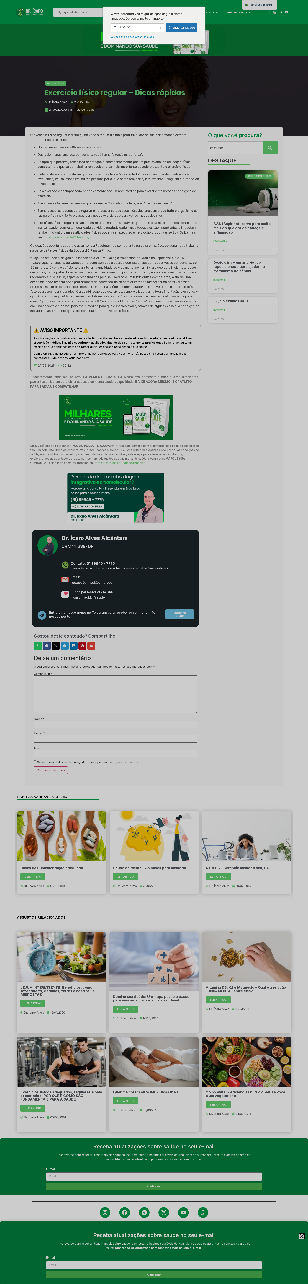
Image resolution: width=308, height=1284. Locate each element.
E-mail (50, 1257)
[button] (301, 1236)
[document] (154, 642)
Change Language (181, 27)
